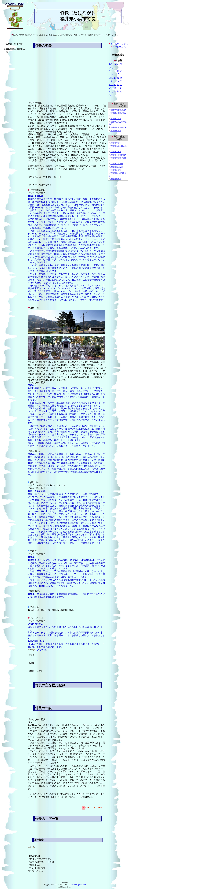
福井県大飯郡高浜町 (118, 110)
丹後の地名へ (119, 47)
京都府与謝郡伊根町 (118, 155)
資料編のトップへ (119, 44)
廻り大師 (41, 650)
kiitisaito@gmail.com (78, 884)
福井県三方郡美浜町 (118, 127)
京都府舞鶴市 (115, 143)
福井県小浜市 (115, 119)
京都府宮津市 (115, 152)
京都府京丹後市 (116, 164)
